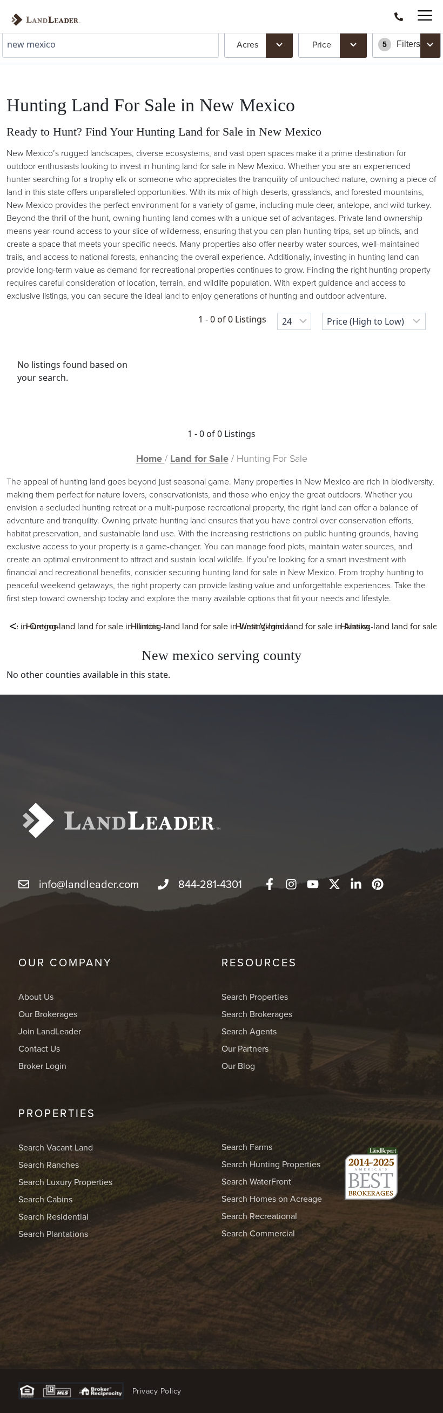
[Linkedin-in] (356, 884)
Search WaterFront (256, 1181)
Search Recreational (259, 1216)
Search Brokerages (257, 1014)
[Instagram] (291, 884)
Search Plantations (53, 1234)
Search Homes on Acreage (272, 1199)
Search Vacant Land (55, 1147)
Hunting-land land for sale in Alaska (302, 626)
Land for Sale (199, 459)
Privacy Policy (157, 1390)
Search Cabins (45, 1199)
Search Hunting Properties (271, 1164)
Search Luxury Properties (65, 1182)
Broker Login (42, 1066)
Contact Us (39, 1048)
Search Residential (53, 1216)
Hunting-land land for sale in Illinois (92, 626)
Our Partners (245, 1048)
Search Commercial (258, 1233)
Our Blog (238, 1066)
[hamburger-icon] (420, 16)
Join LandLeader (49, 1031)
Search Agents (249, 1031)
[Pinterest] (378, 884)
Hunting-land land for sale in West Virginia (210, 626)
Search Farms (247, 1147)
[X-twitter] (334, 884)
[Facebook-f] (270, 884)
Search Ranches (48, 1164)
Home (150, 459)
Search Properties (255, 996)
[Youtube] (313, 884)
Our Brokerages (47, 1014)
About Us (35, 996)
